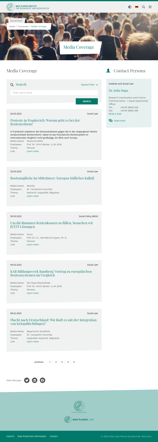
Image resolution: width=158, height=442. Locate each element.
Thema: (14, 147)
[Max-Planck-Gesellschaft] (79, 407)
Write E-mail (115, 113)
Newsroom (23, 26)
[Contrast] (129, 7)
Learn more (33, 151)
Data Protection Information (32, 436)
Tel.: (111, 107)
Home (12, 26)
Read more (119, 120)
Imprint (10, 436)
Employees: (16, 144)
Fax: (111, 110)
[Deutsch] (136, 7)
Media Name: (17, 141)
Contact (54, 436)
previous (39, 361)
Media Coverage (38, 26)
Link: (12, 151)
